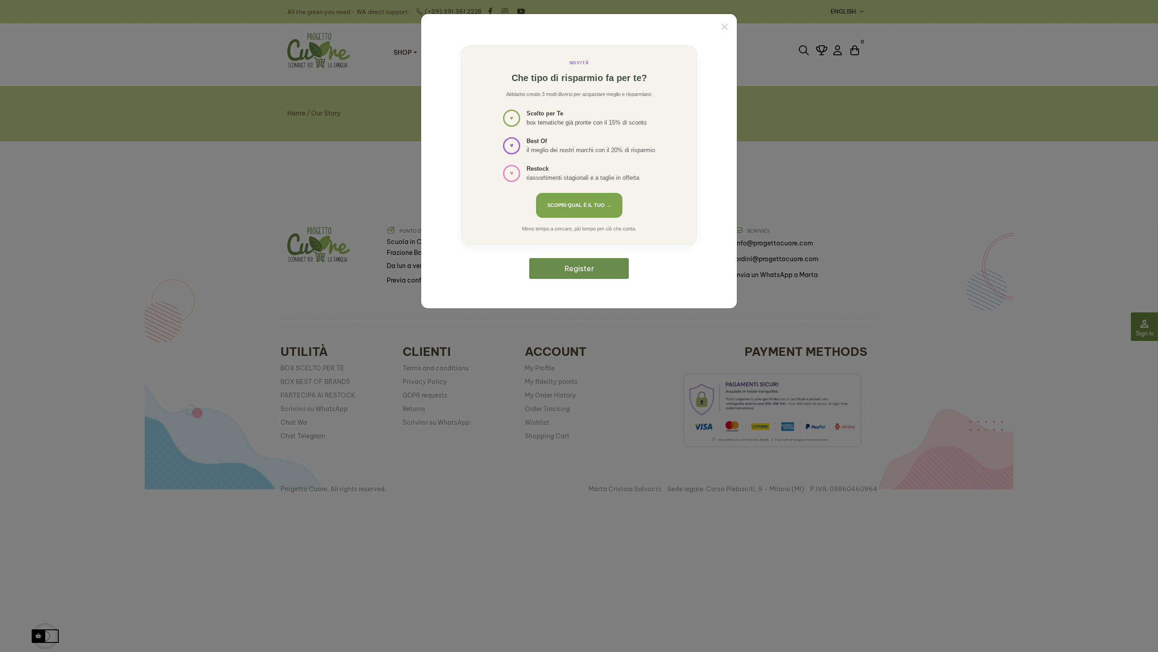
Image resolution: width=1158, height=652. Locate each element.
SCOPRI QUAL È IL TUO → (579, 205)
